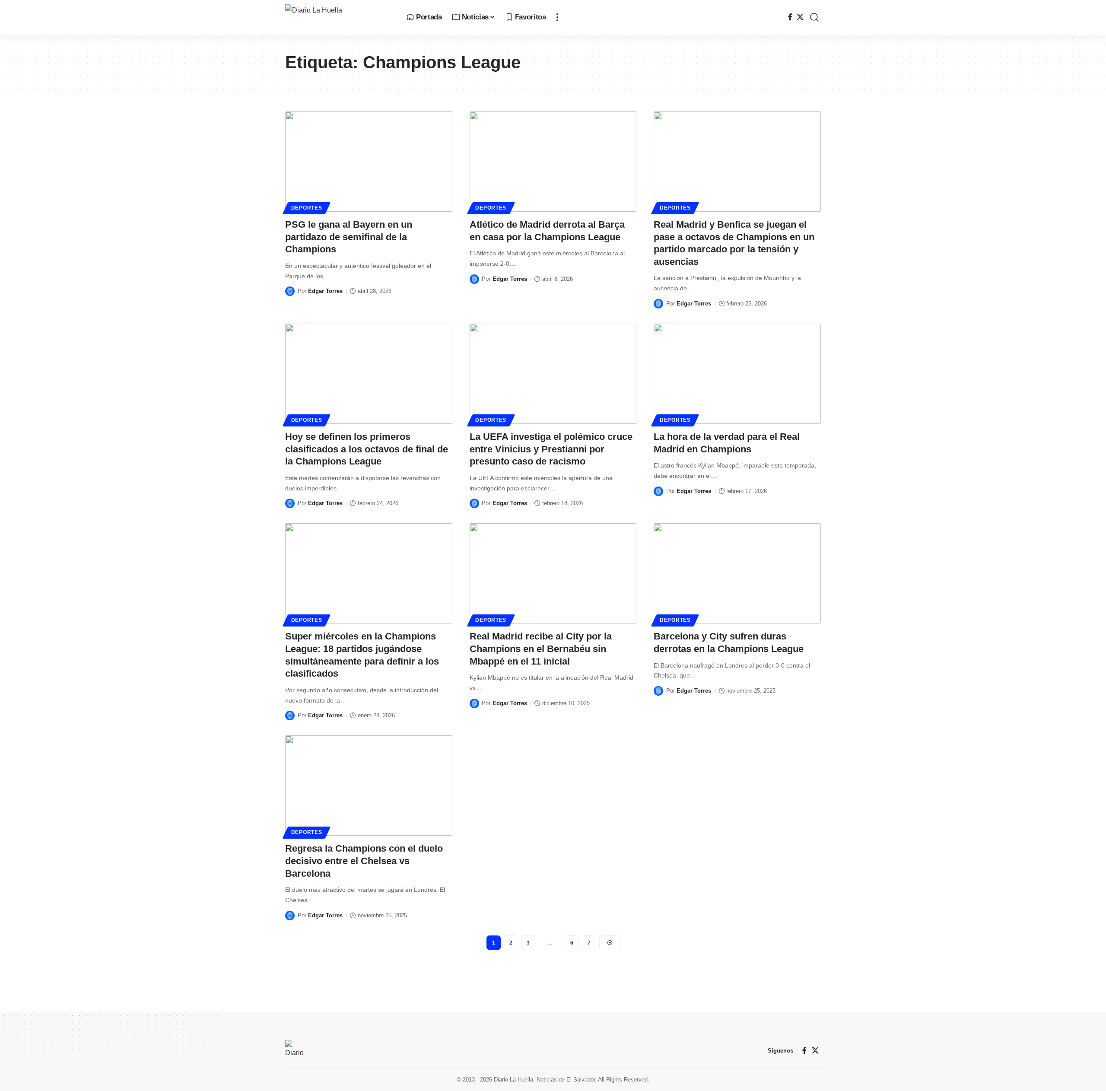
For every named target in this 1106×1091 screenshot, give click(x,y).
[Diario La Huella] (339, 17)
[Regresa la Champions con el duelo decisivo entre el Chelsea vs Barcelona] (368, 785)
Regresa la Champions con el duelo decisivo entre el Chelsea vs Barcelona (364, 860)
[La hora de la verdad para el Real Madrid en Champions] (737, 374)
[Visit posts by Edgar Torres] (290, 291)
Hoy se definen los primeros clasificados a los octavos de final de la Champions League (366, 449)
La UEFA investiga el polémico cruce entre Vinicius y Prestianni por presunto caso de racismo (551, 449)
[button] (557, 17)
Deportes (306, 207)
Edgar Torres (325, 291)
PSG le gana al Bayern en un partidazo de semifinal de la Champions (348, 236)
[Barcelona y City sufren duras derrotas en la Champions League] (737, 573)
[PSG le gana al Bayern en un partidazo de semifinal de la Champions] (368, 161)
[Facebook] (790, 17)
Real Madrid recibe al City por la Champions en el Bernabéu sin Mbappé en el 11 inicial (541, 648)
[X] (800, 17)
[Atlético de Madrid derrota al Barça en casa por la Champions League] (553, 161)
